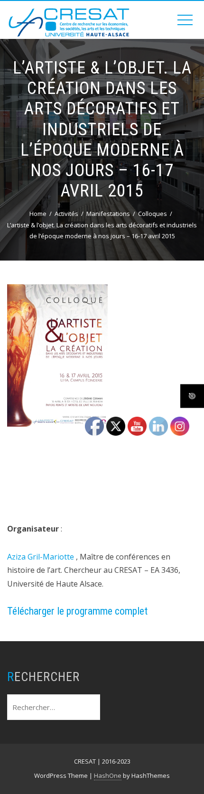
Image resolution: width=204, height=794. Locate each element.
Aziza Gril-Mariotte (40, 556)
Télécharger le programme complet (77, 611)
